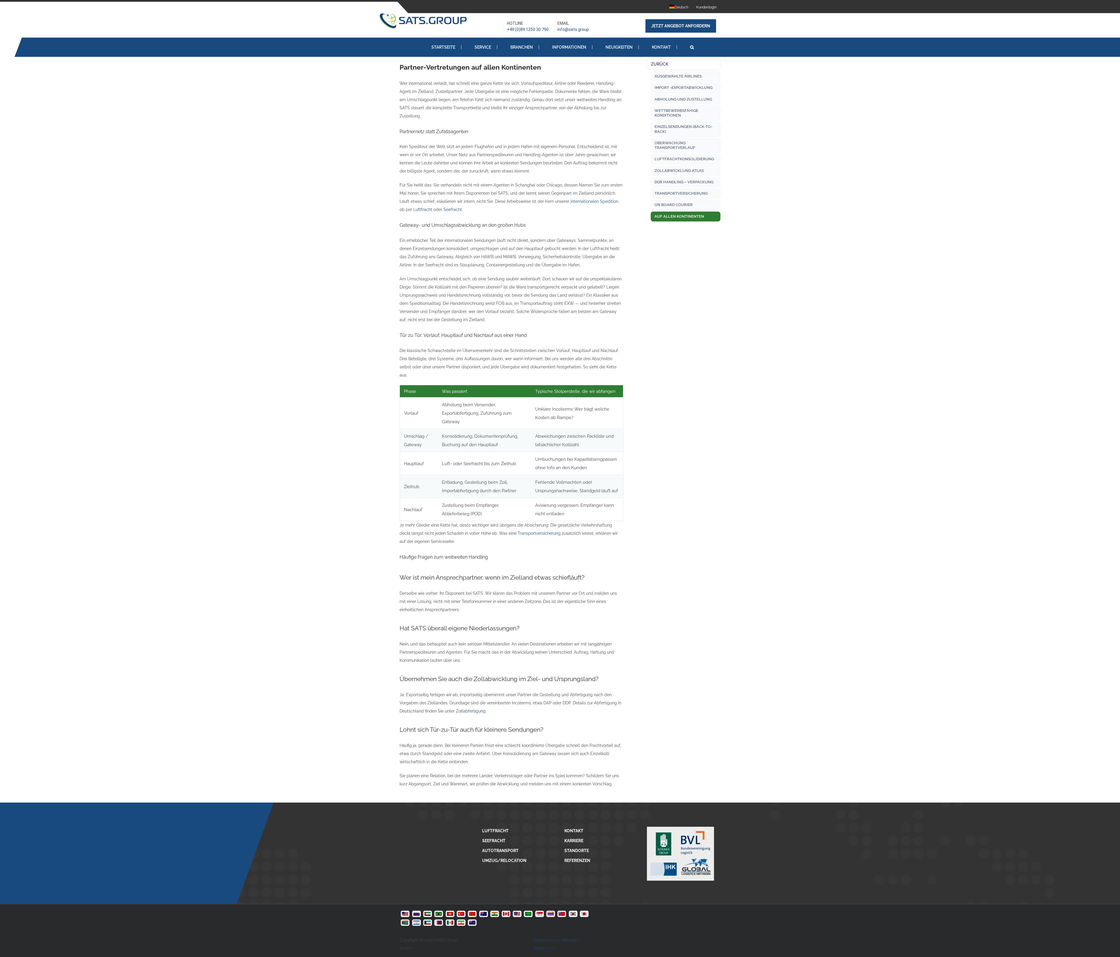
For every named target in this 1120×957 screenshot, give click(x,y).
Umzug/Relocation (504, 860)
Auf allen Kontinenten (679, 216)
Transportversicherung (539, 533)
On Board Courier (673, 205)
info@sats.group (573, 29)
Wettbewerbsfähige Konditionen (676, 112)
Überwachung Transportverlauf (674, 145)
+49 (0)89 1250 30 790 (528, 29)
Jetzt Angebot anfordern (680, 26)
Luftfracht (422, 209)
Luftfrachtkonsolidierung (684, 159)
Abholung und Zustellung (683, 99)
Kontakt (573, 830)
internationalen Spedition (594, 201)
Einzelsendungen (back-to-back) (683, 128)
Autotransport (500, 850)
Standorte (576, 850)
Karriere (573, 840)
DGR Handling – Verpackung (683, 182)
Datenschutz (546, 940)
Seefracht (452, 209)
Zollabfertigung (471, 711)
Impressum (544, 948)
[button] (692, 47)
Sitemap (569, 940)
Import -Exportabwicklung (683, 87)
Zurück (659, 64)
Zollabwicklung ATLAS (679, 170)
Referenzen (577, 860)
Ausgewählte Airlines (678, 76)
